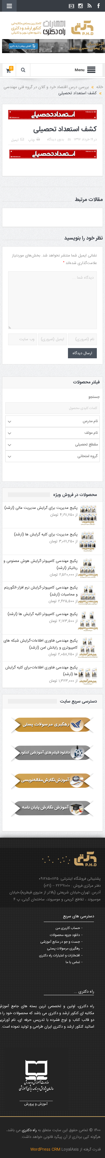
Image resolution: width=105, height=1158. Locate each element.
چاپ (31, 140)
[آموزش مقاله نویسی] (52, 781)
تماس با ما (73, 962)
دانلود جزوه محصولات (65, 935)
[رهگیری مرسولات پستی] (52, 725)
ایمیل (15, 140)
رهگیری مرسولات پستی (63, 948)
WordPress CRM (46, 1149)
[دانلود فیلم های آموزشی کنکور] (52, 753)
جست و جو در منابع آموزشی (60, 942)
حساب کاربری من (67, 928)
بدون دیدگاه (55, 139)
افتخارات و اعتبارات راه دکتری (59, 955)
